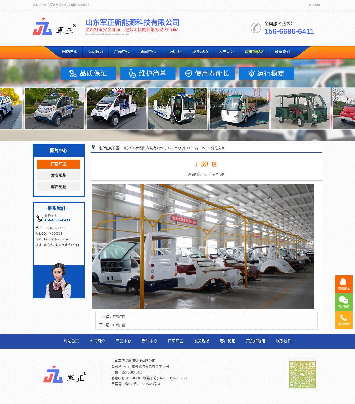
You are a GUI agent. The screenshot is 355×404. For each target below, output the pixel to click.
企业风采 (179, 148)
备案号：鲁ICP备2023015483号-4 (135, 384)
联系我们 (282, 52)
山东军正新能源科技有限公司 (145, 148)
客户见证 (226, 52)
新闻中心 (148, 52)
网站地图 (314, 5)
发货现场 (200, 52)
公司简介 (96, 52)
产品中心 (122, 52)
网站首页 (70, 52)
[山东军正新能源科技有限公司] (54, 36)
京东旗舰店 (254, 52)
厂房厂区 (174, 52)
